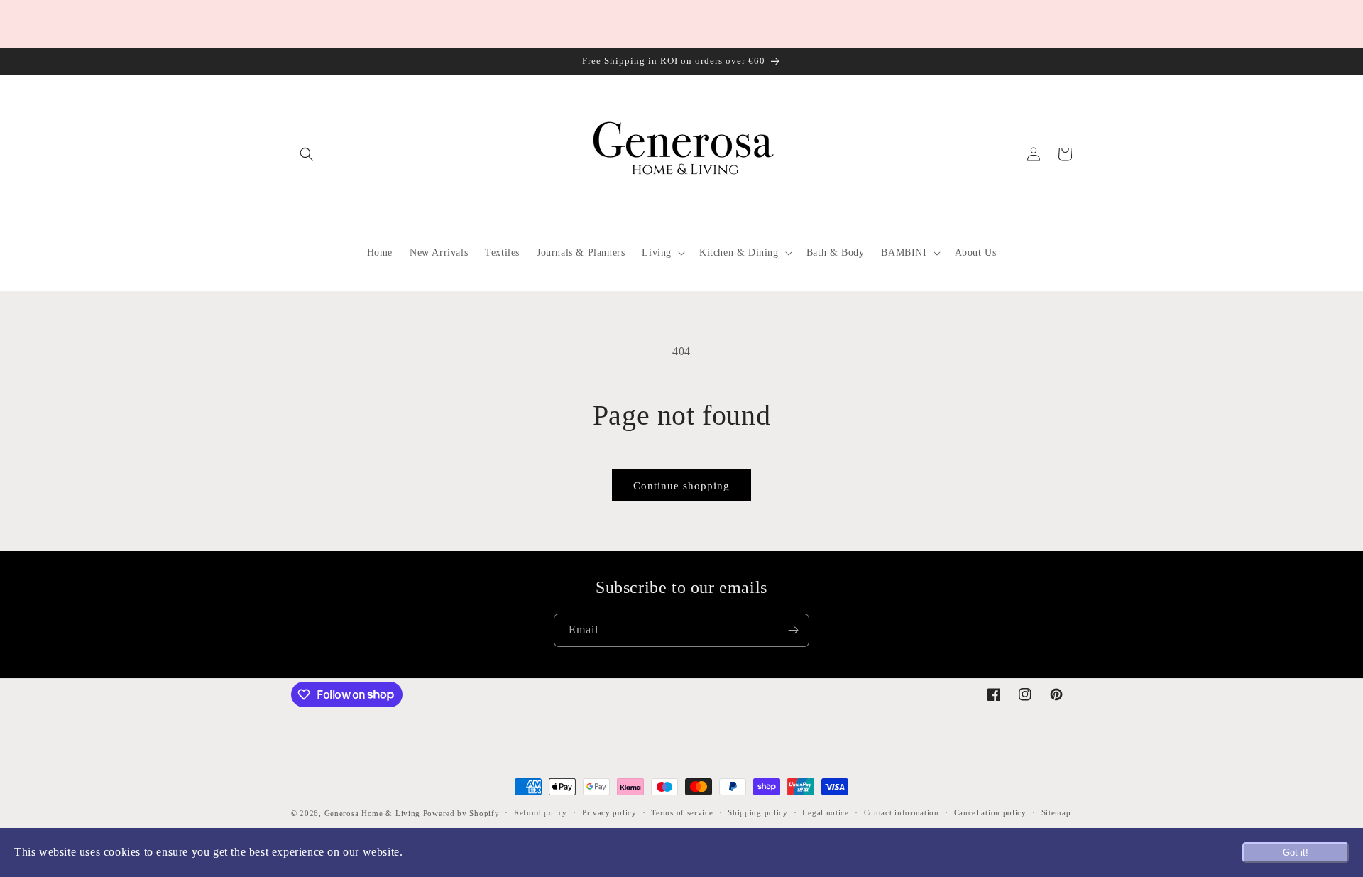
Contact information (901, 812)
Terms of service (682, 812)
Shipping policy (758, 812)
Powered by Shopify (461, 813)
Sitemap (1056, 812)
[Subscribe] (793, 630)
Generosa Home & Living (372, 813)
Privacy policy (609, 812)
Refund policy (540, 812)
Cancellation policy (990, 812)
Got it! (1295, 852)
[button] (306, 154)
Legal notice (825, 812)
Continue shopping (681, 485)
